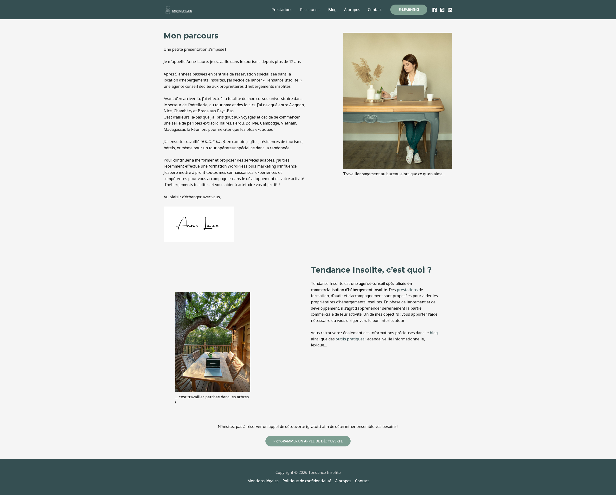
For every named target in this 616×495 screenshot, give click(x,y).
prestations (407, 289)
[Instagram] (442, 9)
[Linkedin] (450, 9)
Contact (375, 9)
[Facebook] (434, 9)
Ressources (310, 9)
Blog (332, 9)
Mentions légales (263, 480)
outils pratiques (350, 339)
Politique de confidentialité (306, 480)
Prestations (281, 9)
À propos (352, 9)
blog (434, 332)
